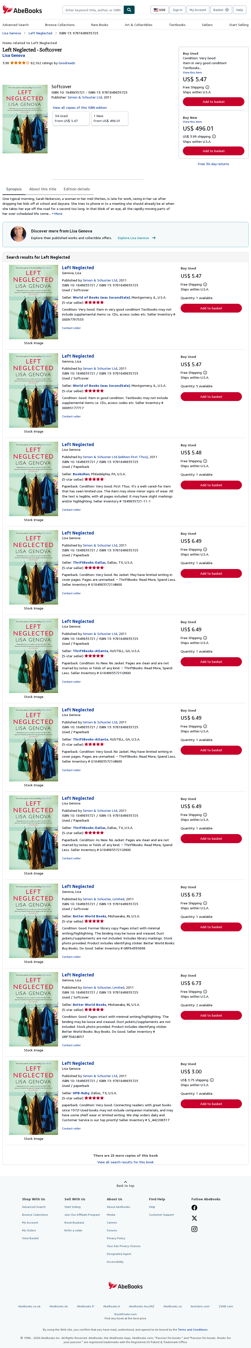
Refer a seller (73, 1230)
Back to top (125, 1185)
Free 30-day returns (213, 164)
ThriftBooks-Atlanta (90, 651)
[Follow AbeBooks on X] (194, 1218)
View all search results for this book (125, 1162)
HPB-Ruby (81, 1093)
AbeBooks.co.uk (29, 1306)
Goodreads (67, 63)
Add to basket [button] (214, 101)
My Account (198, 10)
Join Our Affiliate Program (82, 1214)
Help (239, 10)
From (66, 118)
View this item (192, 72)
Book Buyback (74, 1222)
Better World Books (89, 916)
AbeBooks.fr (85, 1306)
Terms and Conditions (193, 1329)
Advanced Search (15, 25)
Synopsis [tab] (14, 188)
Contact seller (71, 328)
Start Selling (239, 25)
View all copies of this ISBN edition (80, 107)
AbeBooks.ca (172, 1306)
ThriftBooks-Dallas (89, 562)
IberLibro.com (200, 1306)
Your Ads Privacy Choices (124, 1246)
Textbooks (177, 25)
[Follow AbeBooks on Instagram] (194, 1230)
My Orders (29, 1230)
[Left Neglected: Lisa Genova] (33, 515)
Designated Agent (119, 1254)
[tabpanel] (88, 206)
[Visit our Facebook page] (194, 1208)
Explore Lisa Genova (133, 238)
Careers (112, 1222)
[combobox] (93, 10)
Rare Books (99, 25)
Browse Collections (60, 25)
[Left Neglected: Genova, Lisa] (33, 338)
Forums (112, 1230)
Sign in (177, 10)
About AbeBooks (118, 1207)
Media (111, 1214)
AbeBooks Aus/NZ (141, 1306)
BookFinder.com (125, 1316)
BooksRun (81, 474)
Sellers (207, 25)
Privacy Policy (116, 1238)
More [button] (58, 213)
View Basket (30, 1238)
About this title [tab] (42, 188)
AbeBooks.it (111, 1306)
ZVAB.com (226, 1306)
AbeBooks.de (59, 1306)
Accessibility (115, 1261)
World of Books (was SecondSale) (101, 297)
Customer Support (161, 1214)
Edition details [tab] (77, 188)
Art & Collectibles (138, 25)
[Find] (129, 10)
